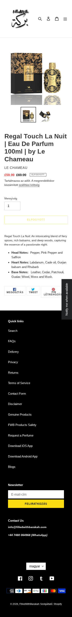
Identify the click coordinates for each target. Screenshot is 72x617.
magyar (34, 566)
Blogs (11, 466)
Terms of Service (19, 383)
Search (12, 330)
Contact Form (17, 393)
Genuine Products (20, 414)
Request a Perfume (20, 435)
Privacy (13, 362)
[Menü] (65, 18)
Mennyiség (10, 198)
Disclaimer (15, 404)
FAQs (12, 341)
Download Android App (22, 456)
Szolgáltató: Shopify (51, 604)
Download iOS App (20, 445)
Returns (13, 372)
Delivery (13, 351)
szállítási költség (29, 184)
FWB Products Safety (22, 425)
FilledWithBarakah (29, 604)
